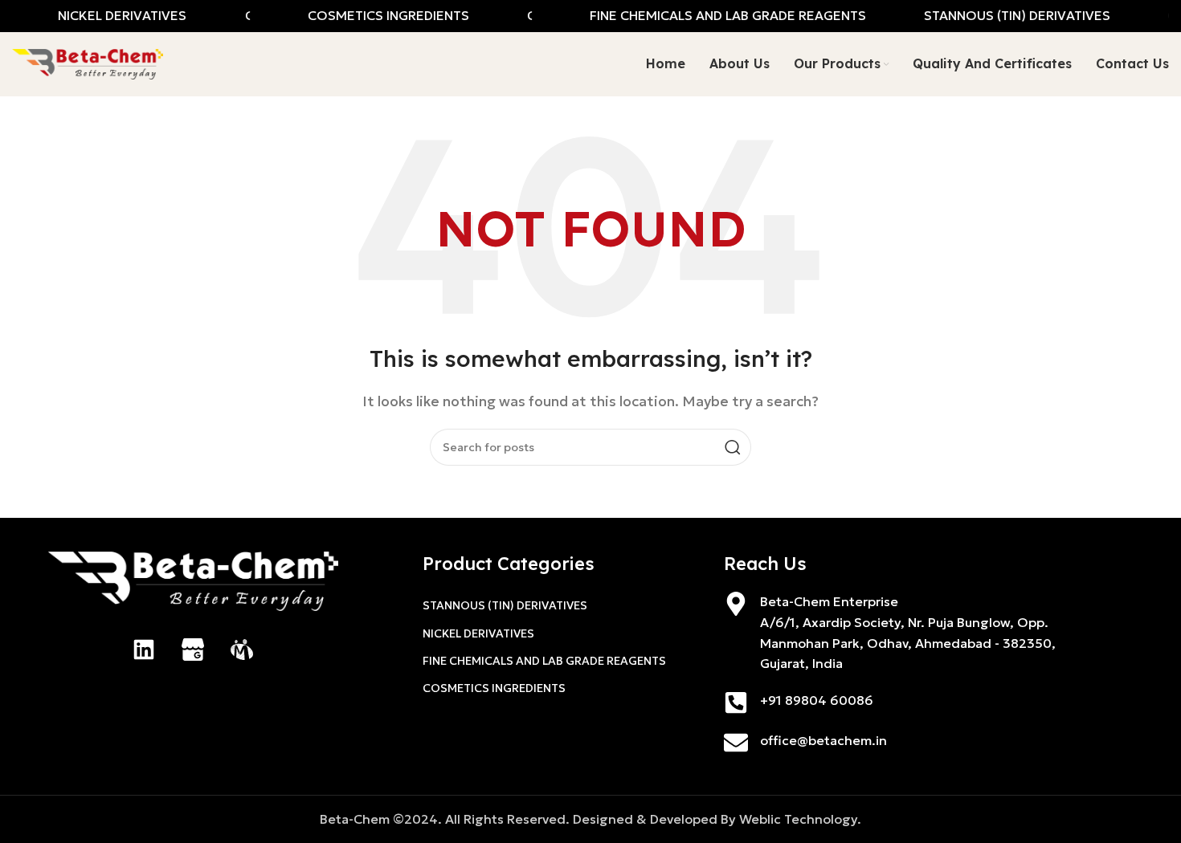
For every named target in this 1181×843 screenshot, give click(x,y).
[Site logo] (87, 63)
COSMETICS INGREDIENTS (494, 688)
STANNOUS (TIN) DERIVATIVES (505, 605)
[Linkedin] (143, 649)
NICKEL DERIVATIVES (478, 633)
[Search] (732, 447)
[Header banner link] (590, 16)
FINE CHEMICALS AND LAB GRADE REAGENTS (544, 661)
